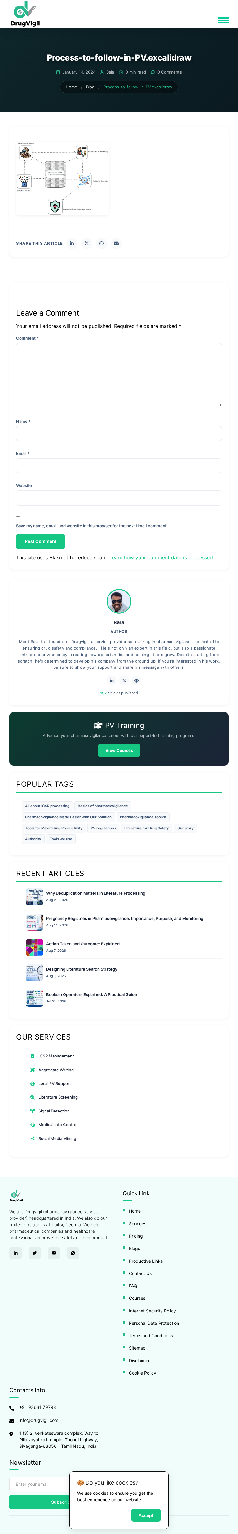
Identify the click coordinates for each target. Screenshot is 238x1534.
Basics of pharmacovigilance (103, 806)
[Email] (116, 243)
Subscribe (62, 1502)
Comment (27, 338)
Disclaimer (139, 1360)
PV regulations (103, 828)
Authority (33, 839)
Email (22, 453)
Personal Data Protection (154, 1323)
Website (24, 485)
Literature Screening (58, 1097)
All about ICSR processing (47, 806)
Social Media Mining (57, 1138)
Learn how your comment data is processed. (161, 557)
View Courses (119, 750)
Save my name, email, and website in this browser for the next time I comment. (92, 525)
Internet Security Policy (152, 1310)
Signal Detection (54, 1110)
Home (71, 86)
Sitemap (137, 1347)
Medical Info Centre (57, 1124)
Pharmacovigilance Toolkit (143, 817)
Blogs (134, 1248)
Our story (185, 828)
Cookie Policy (142, 1372)
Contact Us (140, 1273)
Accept (146, 1515)
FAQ (133, 1285)
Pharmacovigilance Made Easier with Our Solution (68, 817)
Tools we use (61, 839)
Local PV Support (54, 1083)
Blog (90, 86)
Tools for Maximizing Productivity (53, 828)
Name (23, 421)
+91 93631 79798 (37, 1407)
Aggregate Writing (56, 1069)
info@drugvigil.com (38, 1420)
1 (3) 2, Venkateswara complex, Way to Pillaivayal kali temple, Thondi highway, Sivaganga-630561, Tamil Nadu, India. (58, 1439)
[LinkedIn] (71, 243)
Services (137, 1223)
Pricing (136, 1236)
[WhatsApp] (101, 243)
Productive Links (146, 1261)
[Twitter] (86, 243)
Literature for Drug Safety (146, 828)
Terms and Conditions (151, 1335)
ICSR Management (56, 1055)
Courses (137, 1298)
